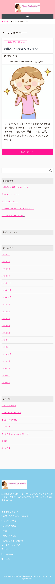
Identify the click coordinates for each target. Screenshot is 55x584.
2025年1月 (6, 276)
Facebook (9, 554)
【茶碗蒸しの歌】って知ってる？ (15, 187)
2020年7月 (6, 368)
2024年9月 (6, 304)
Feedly (7, 559)
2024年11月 (6, 290)
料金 (5, 531)
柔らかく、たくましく (10, 194)
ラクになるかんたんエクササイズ (15, 434)
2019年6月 (6, 376)
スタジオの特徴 (9, 521)
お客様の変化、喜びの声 (11, 413)
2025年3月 (6, 262)
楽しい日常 (6, 448)
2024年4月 (6, 340)
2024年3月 (6, 347)
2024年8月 (6, 311)
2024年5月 (6, 333)
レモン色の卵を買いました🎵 (13, 216)
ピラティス (6, 427)
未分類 (4, 441)
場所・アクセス (9, 536)
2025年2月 (6, 269)
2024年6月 (6, 326)
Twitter (7, 549)
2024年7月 (6, 319)
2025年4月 (6, 255)
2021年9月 (6, 361)
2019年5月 (6, 383)
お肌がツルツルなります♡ (21, 48)
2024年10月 (6, 297)
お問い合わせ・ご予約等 (13, 541)
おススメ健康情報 (9, 406)
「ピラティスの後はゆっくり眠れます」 (18, 209)
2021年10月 (6, 354)
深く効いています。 (10, 201)
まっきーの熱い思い (10, 420)
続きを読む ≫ (27, 152)
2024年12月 (6, 283)
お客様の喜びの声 (10, 526)
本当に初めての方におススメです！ (17, 516)
